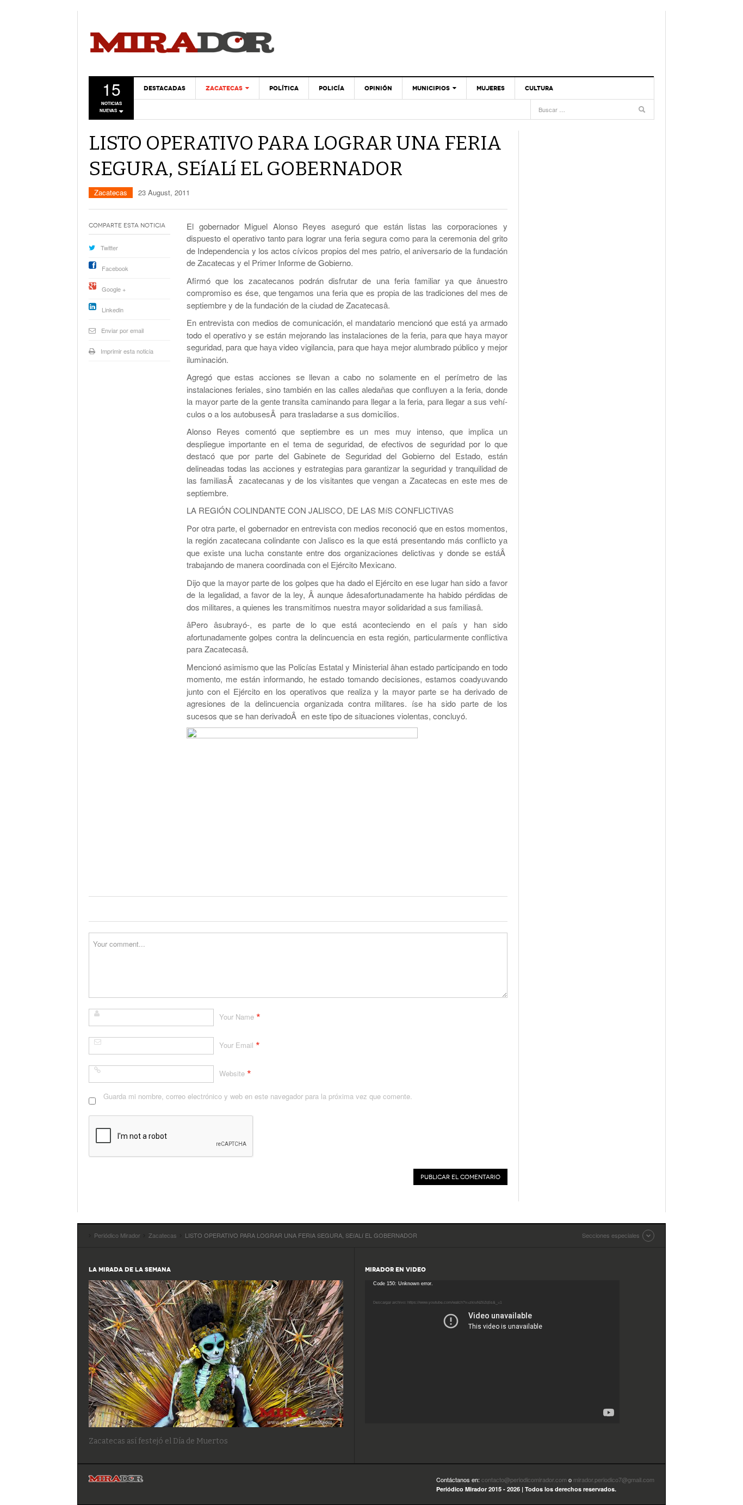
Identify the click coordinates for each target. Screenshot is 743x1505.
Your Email (236, 1045)
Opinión (378, 88)
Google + (114, 289)
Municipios (431, 88)
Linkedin (112, 309)
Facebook (115, 268)
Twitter (109, 247)
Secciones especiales (611, 1235)
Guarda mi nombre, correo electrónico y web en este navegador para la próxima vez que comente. (257, 1096)
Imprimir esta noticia (127, 351)
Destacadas (164, 88)
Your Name (236, 1016)
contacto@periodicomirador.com (524, 1479)
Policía (331, 88)
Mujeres (490, 88)
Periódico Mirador (182, 43)
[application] (492, 1351)
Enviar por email (122, 330)
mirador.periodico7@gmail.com (613, 1479)
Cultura (539, 88)
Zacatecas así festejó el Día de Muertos (158, 1441)
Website (232, 1073)
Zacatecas (224, 88)
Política (284, 88)
